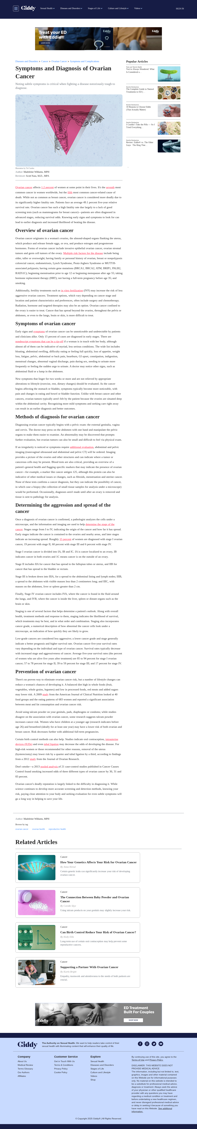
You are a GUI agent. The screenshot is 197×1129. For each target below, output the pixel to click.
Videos (93, 1076)
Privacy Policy (61, 1068)
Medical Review (25, 1065)
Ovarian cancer (23, 187)
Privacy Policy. (156, 1060)
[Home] (28, 8)
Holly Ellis (69, 937)
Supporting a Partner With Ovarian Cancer (89, 967)
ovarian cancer (21, 829)
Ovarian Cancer (59, 61)
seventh (110, 187)
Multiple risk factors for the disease (83, 253)
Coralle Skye (70, 906)
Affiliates (22, 1076)
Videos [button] (137, 8)
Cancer (44, 61)
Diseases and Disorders (26, 61)
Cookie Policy (60, 1072)
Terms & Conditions (63, 1065)
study (45, 694)
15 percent (65, 539)
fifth (70, 192)
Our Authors (23, 1072)
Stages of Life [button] (94, 8)
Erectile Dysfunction (132, 87)
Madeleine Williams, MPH (36, 172)
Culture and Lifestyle (100, 1072)
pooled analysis (49, 766)
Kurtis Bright (70, 971)
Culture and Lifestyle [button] (117, 8)
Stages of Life (97, 1068)
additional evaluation (81, 447)
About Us (22, 1061)
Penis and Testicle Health (134, 67)
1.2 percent (47, 187)
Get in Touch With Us (64, 1061)
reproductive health (57, 829)
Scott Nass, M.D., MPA (37, 176)
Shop (93, 1079)
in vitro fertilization (72, 290)
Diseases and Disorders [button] (70, 8)
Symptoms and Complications (84, 61)
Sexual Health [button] (46, 8)
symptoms (39, 331)
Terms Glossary (25, 1068)
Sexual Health (97, 1061)
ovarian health (38, 829)
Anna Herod (70, 867)
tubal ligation (51, 744)
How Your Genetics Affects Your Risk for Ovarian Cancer (98, 862)
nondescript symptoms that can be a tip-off (39, 341)
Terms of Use (138, 1060)
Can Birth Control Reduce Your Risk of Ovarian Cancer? (98, 932)
